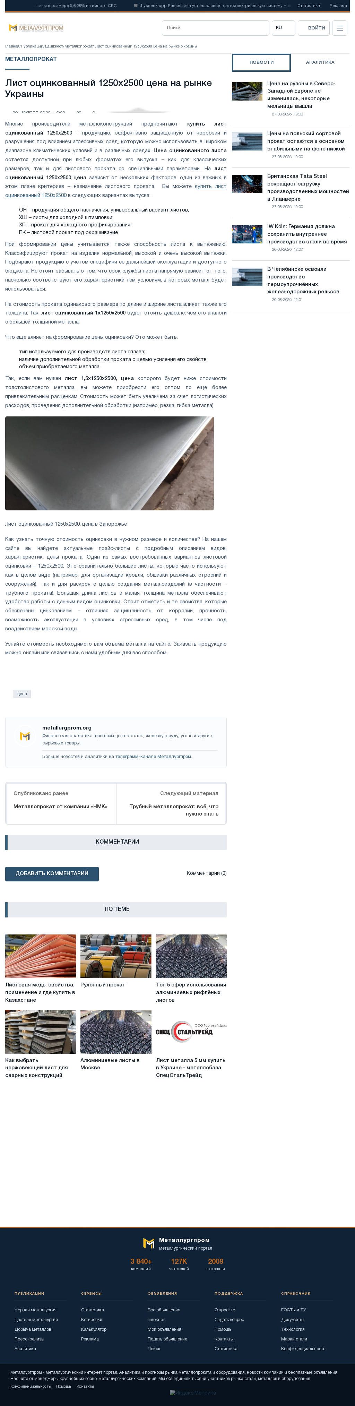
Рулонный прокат (102, 985)
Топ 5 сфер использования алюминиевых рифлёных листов (191, 993)
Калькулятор (93, 1329)
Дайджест (54, 46)
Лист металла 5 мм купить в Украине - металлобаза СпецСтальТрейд (190, 1068)
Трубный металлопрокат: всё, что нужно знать (173, 810)
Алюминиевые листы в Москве (110, 1064)
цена (22, 694)
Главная (12, 46)
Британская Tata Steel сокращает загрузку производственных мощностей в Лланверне (308, 187)
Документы (292, 1320)
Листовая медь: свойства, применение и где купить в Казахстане (40, 993)
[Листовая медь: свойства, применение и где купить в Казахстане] (40, 956)
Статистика (308, 6)
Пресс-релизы (29, 1339)
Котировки (91, 1320)
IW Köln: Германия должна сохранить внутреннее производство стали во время (307, 234)
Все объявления (164, 1310)
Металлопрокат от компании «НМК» (60, 806)
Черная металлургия (36, 1310)
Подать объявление (167, 1339)
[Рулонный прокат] (115, 956)
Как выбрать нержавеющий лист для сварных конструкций (36, 1068)
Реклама (338, 6)
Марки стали (294, 1339)
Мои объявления (164, 1329)
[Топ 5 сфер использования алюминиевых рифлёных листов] (191, 956)
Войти (316, 28)
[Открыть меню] (339, 28)
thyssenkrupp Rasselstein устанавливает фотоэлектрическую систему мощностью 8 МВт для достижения (231, 6)
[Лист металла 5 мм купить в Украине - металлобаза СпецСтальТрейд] (191, 1032)
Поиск (154, 1349)
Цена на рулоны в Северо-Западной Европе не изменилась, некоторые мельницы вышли (301, 95)
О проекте (225, 1310)
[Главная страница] (34, 28)
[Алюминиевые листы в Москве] (115, 1032)
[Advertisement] (291, 376)
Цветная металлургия (36, 1320)
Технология (293, 1329)
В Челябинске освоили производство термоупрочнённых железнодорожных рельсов (303, 280)
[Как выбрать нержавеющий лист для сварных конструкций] (40, 1032)
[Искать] (261, 28)
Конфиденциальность (303, 1349)
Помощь (223, 1329)
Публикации (32, 46)
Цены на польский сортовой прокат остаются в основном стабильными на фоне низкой (306, 141)
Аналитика (25, 1349)
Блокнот (156, 1320)
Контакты (224, 1339)
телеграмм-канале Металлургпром (153, 757)
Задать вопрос (229, 1320)
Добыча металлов (33, 1329)
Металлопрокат (78, 46)
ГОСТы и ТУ (293, 1310)
